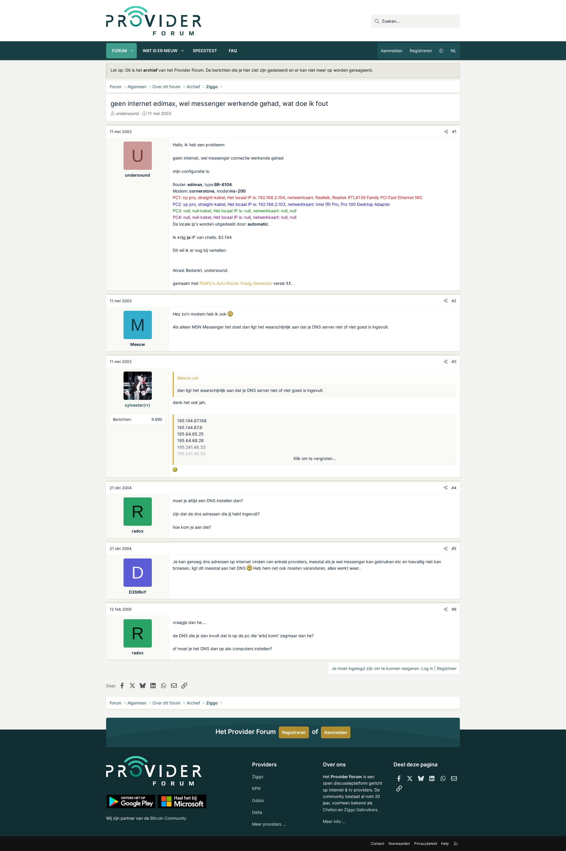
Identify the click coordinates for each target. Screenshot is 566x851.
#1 (454, 131)
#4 (454, 487)
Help (445, 843)
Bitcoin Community (168, 818)
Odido (258, 800)
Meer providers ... (269, 824)
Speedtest (205, 50)
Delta (257, 812)
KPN (256, 788)
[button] (132, 50)
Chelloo (330, 809)
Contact (377, 843)
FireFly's (207, 283)
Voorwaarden (399, 843)
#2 (454, 300)
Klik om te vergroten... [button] (315, 458)
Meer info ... (334, 821)
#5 (454, 548)
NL (453, 50)
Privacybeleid (425, 843)
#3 (454, 361)
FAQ (233, 50)
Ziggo (257, 776)
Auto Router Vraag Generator (244, 283)
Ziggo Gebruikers (360, 809)
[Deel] (446, 132)
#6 (454, 609)
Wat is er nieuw (160, 50)
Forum (119, 50)
